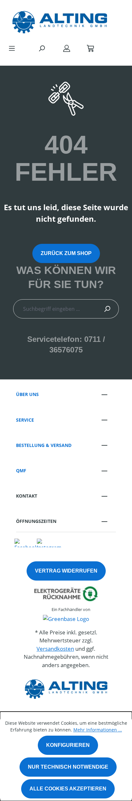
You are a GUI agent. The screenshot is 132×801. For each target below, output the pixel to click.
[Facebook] (25, 542)
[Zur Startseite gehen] (59, 20)
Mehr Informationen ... (97, 730)
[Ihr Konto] (66, 48)
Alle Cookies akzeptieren (67, 788)
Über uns (27, 394)
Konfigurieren (68, 745)
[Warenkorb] (90, 48)
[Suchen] (42, 48)
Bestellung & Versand (43, 445)
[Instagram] (49, 542)
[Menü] (12, 48)
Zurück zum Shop (66, 253)
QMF (21, 470)
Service (25, 420)
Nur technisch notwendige (68, 767)
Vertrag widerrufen (66, 571)
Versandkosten (55, 648)
